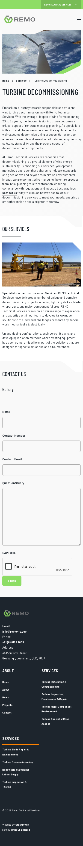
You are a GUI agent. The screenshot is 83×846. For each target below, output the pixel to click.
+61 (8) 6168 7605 (13, 642)
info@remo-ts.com (14, 631)
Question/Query (13, 483)
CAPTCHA (8, 553)
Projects (7, 704)
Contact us (9, 193)
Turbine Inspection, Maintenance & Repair (54, 696)
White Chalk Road (20, 829)
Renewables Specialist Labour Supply (15, 772)
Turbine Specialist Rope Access (55, 721)
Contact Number (13, 435)
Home (5, 681)
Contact (7, 712)
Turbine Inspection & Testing (14, 784)
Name (6, 411)
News (5, 697)
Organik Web (22, 824)
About (8, 670)
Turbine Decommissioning (17, 761)
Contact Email (12, 459)
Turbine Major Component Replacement (56, 709)
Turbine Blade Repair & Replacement (15, 752)
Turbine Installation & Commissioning (54, 684)
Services (50, 670)
